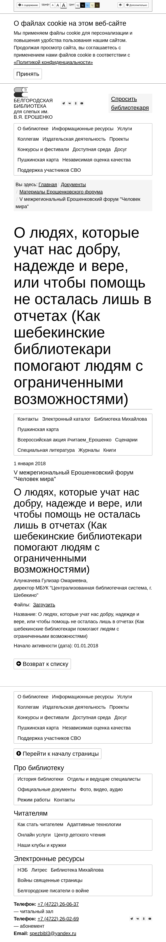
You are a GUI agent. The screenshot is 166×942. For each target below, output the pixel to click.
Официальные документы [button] (46, 789)
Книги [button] (109, 450)
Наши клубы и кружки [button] (41, 845)
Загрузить (44, 604)
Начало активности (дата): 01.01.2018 (56, 645)
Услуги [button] (124, 128)
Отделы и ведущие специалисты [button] (103, 779)
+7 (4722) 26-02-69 (58, 918)
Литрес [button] (39, 870)
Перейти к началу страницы (60, 753)
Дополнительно (138, 5)
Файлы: (34, 604)
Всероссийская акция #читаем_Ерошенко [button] (64, 439)
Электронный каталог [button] (66, 419)
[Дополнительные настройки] (120, 5)
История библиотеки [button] (40, 779)
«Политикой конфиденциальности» (53, 62)
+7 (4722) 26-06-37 (58, 904)
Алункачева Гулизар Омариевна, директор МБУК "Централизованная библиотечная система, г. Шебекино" (83, 588)
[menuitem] (33, 128)
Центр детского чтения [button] (79, 834)
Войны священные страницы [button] (50, 880)
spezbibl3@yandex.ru (53, 933)
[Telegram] (63, 103)
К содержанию (29, 5)
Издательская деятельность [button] (74, 139)
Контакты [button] (27, 419)
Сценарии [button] (126, 439)
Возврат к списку (44, 664)
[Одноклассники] (75, 103)
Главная (48, 184)
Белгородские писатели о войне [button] (53, 890)
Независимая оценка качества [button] (96, 159)
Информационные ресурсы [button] (83, 128)
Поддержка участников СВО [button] (49, 170)
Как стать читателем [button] (40, 824)
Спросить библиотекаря (130, 103)
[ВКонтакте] (69, 103)
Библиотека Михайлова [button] (120, 419)
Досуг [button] (120, 149)
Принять (27, 74)
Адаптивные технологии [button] (94, 824)
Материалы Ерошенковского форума (61, 191)
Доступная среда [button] (92, 149)
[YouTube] (81, 103)
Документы (73, 184)
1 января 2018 (30, 463)
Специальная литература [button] (46, 450)
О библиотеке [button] (32, 128)
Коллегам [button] (28, 139)
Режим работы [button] (33, 799)
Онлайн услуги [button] (34, 834)
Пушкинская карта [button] (38, 159)
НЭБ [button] (22, 870)
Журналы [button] (89, 450)
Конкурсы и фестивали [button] (43, 149)
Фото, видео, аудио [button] (101, 789)
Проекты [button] (119, 139)
